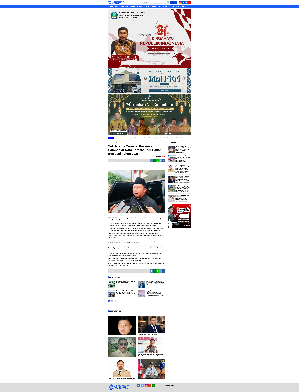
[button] (189, 5)
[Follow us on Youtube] (149, 385)
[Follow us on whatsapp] (153, 385)
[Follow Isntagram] (146, 385)
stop (164, 156)
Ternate (117, 142)
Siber (172, 385)
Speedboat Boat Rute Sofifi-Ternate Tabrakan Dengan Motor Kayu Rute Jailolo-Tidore (125, 292)
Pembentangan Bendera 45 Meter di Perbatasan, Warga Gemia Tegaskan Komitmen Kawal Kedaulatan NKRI (182, 158)
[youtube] (189, 2)
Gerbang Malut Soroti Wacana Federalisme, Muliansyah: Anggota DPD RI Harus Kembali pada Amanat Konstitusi (182, 179)
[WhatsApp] (154, 160)
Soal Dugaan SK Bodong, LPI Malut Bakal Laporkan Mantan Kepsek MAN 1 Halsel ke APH (155, 283)
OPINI (177, 6)
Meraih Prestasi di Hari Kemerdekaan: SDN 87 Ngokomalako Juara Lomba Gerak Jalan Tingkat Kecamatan (182, 198)
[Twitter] (160, 160)
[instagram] (180, 2)
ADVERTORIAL (162, 6)
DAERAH (139, 6)
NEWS (116, 6)
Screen (174, 2)
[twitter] (186, 2)
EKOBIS (154, 6)
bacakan (158, 156)
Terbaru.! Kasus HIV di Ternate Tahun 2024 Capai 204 (125, 282)
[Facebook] (163, 160)
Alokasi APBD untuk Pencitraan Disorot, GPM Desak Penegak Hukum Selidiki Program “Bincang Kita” (183, 149)
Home (109, 142)
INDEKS (183, 6)
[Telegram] (151, 160)
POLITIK (132, 6)
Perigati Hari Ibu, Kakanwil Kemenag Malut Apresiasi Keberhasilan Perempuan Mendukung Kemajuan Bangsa (155, 293)
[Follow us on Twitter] (142, 385)
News (113, 142)
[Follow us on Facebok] (138, 385)
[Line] (157, 160)
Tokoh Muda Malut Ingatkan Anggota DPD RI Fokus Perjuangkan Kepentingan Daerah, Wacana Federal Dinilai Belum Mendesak (183, 169)
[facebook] (183, 2)
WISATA (171, 6)
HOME (111, 6)
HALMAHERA (124, 6)
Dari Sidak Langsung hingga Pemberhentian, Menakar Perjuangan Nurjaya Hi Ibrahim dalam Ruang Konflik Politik (182, 188)
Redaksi (167, 385)
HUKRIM (147, 6)
